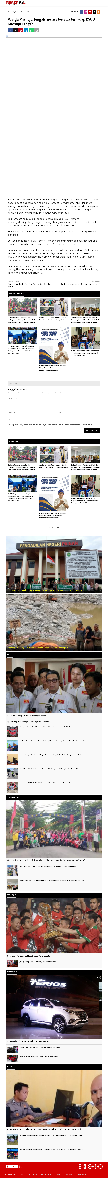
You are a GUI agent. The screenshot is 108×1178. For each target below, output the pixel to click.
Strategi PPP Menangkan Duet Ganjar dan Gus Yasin (30, 721)
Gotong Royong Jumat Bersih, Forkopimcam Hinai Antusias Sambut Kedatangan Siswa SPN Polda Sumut (21, 319)
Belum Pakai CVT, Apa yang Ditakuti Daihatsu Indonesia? (40, 1047)
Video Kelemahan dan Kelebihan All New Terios (28, 1041)
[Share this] (10, 30)
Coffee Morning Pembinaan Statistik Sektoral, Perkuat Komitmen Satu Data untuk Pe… (52, 880)
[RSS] (98, 12)
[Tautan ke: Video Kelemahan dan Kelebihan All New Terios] (54, 1007)
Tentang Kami (81, 1174)
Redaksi (60, 1174)
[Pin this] (20, 30)
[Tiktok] (94, 12)
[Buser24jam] (21, 2)
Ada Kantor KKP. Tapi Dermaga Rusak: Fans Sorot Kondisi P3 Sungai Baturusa (53, 466)
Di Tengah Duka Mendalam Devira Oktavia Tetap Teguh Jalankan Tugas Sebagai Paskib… (52, 1135)
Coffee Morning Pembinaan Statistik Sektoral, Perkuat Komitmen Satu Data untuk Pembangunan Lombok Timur (85, 319)
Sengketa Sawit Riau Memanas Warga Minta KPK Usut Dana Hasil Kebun (46, 727)
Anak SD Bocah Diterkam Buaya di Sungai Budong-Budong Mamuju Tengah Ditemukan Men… (54, 741)
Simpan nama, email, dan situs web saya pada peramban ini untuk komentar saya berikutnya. (51, 424)
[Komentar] (36, 30)
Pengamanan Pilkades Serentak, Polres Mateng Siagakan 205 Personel (29, 284)
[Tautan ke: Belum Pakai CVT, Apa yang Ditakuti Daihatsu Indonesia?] (12, 1048)
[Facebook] (81, 12)
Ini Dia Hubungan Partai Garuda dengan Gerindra (28, 716)
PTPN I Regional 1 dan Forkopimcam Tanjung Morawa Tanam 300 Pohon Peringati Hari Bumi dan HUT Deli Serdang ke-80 (21, 497)
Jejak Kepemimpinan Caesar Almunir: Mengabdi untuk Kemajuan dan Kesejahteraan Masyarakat (52, 367)
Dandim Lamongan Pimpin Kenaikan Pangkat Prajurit (80, 282)
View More (54, 527)
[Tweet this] (15, 30)
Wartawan (69, 1174)
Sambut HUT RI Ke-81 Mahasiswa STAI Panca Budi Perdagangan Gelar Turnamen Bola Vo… (52, 1149)
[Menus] (100, 3)
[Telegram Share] (26, 30)
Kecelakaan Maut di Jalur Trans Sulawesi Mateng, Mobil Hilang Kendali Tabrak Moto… (51, 769)
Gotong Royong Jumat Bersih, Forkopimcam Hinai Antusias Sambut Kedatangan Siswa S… (47, 860)
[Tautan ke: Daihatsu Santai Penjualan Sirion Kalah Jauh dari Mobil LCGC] (12, 1058)
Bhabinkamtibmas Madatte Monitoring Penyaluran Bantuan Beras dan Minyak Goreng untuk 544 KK (85, 353)
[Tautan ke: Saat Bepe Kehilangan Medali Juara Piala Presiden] (54, 925)
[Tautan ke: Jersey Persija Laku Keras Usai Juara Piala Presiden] (12, 963)
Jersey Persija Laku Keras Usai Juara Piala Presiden (38, 962)
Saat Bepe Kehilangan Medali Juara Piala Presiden (29, 956)
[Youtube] (90, 12)
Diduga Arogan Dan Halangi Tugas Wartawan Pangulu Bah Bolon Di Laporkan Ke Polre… (52, 755)
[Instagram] (85, 12)
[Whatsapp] (31, 30)
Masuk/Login (33, 1174)
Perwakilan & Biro (47, 1174)
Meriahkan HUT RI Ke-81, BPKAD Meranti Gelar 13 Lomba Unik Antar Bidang (47, 783)
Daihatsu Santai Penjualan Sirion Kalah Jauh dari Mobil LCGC (41, 1057)
